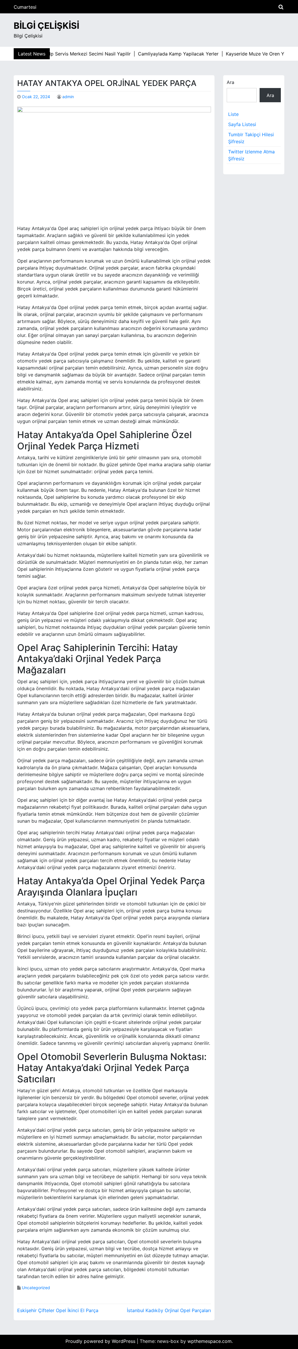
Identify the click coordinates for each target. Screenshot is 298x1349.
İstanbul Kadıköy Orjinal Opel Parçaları (169, 1310)
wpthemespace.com (209, 1341)
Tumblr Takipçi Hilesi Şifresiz (251, 138)
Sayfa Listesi (242, 124)
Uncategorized (36, 1287)
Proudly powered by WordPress (101, 1341)
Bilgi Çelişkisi (46, 25)
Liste (233, 114)
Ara (230, 82)
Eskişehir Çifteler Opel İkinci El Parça (57, 1310)
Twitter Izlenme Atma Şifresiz (251, 155)
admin (68, 96)
